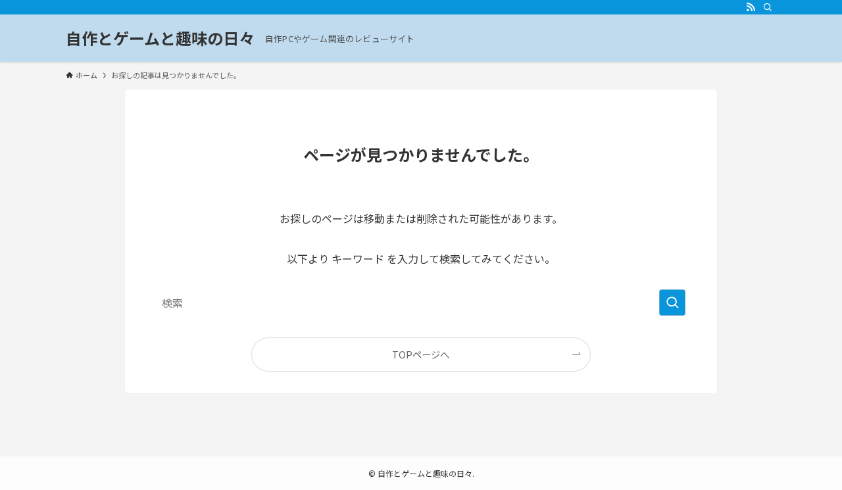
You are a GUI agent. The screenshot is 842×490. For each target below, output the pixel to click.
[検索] (767, 7)
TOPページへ (420, 354)
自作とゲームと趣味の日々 (160, 38)
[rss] (750, 7)
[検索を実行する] (672, 302)
